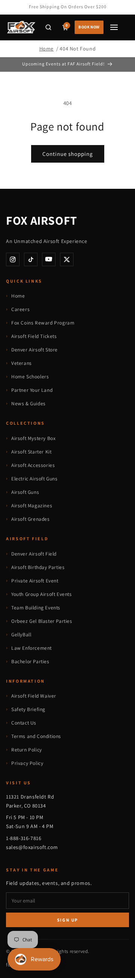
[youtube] (49, 259)
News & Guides (28, 403)
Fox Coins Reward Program (42, 322)
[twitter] (67, 259)
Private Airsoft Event (34, 580)
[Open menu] (114, 27)
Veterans (21, 363)
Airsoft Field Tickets (34, 336)
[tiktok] (31, 259)
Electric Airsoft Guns (34, 478)
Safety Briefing (28, 709)
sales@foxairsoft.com (32, 847)
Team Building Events (35, 607)
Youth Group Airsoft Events (41, 594)
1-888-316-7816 (23, 838)
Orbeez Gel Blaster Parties (41, 621)
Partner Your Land (31, 390)
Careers (20, 309)
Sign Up (67, 920)
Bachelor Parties (30, 661)
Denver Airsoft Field (34, 553)
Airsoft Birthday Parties (37, 567)
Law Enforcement (31, 648)
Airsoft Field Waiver (33, 695)
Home (46, 48)
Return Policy (26, 749)
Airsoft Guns (25, 492)
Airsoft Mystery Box (33, 438)
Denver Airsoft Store (34, 349)
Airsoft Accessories (33, 465)
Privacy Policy (27, 763)
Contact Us (23, 722)
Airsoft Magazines (31, 505)
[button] (48, 27)
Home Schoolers (30, 376)
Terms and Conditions (36, 736)
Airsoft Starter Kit (31, 451)
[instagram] (13, 259)
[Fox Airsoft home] (21, 27)
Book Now (89, 27)
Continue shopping (67, 153)
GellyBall (21, 634)
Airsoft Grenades (30, 519)
